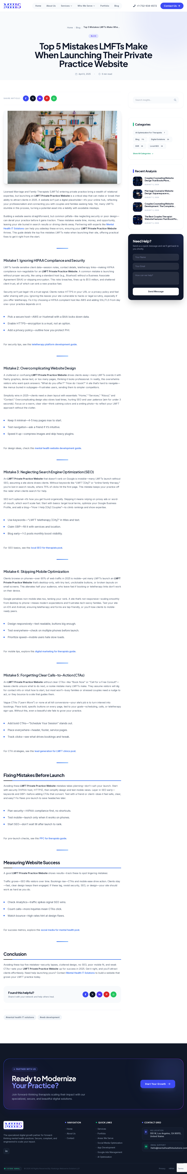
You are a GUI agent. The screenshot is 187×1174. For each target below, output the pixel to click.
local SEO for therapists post (46, 547)
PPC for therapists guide (53, 838)
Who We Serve (85, 6)
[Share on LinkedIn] (40, 98)
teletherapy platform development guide (54, 344)
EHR (139, 146)
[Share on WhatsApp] (54, 98)
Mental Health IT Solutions (80, 972)
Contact (70, 1138)
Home (38, 6)
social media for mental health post (60, 929)
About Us (51, 6)
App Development (106, 1147)
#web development (50, 1017)
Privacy (162, 1168)
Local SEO (156, 146)
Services (65, 6)
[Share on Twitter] (33, 98)
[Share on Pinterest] (47, 98)
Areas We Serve (105, 1138)
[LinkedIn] (6, 1151)
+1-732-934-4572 (147, 5)
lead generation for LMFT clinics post (55, 751)
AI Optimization (105, 1157)
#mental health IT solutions (20, 1017)
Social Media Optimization (110, 1143)
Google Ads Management (110, 1152)
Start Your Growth (155, 1083)
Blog (116, 6)
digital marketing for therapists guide (55, 651)
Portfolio (104, 6)
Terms (180, 1168)
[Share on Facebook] (26, 98)
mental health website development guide (58, 448)
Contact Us (170, 5)
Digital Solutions (160, 139)
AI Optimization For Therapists (150, 133)
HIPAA (171, 1168)
